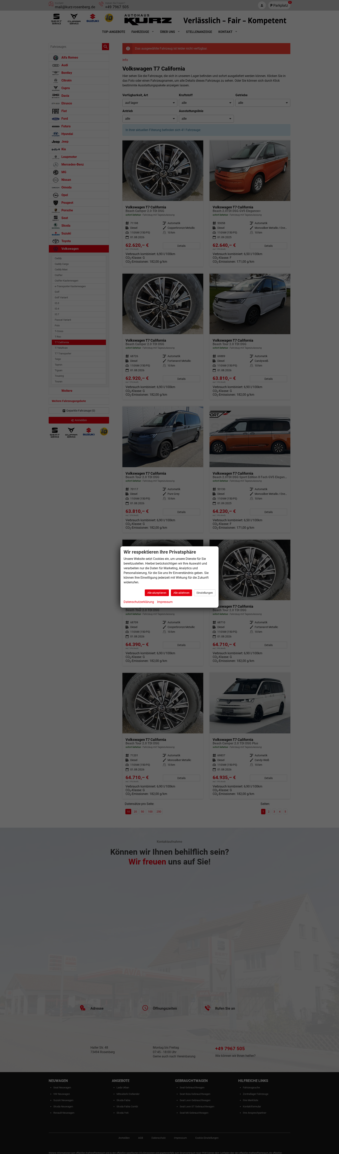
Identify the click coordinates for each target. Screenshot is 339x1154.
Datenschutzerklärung (139, 602)
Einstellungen (205, 592)
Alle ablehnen (181, 592)
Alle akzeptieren (156, 592)
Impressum (165, 602)
